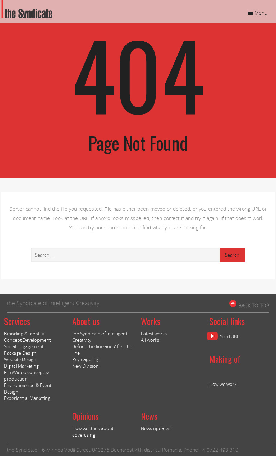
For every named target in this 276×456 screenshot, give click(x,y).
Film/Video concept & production (26, 375)
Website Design (20, 359)
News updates (155, 428)
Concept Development (27, 340)
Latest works (154, 333)
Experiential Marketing (27, 398)
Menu (260, 12)
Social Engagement (23, 346)
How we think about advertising (93, 431)
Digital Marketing (21, 366)
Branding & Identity (24, 333)
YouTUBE (229, 336)
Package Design (20, 353)
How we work (222, 384)
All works (150, 340)
